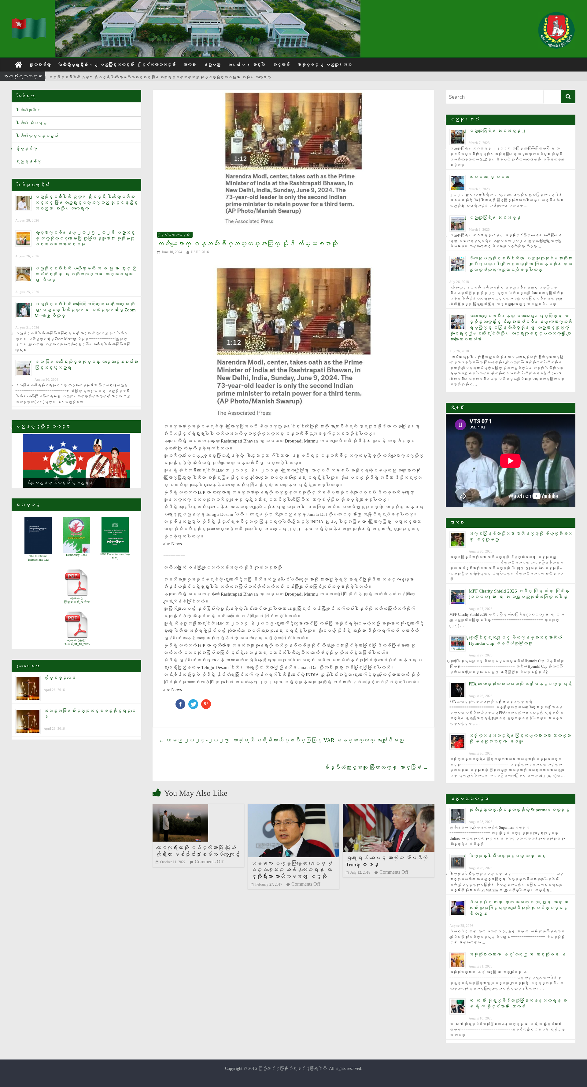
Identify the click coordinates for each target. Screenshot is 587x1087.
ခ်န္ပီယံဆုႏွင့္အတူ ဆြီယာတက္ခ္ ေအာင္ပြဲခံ (375, 767)
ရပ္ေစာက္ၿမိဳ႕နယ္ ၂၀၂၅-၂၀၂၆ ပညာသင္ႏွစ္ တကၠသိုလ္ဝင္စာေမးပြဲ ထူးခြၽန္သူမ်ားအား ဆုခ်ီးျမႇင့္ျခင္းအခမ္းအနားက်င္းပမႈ (85, 238)
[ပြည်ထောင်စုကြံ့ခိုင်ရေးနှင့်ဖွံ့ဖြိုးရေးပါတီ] (29, 21)
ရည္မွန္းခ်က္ (28, 161)
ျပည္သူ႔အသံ (338, 64)
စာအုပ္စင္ (307, 64)
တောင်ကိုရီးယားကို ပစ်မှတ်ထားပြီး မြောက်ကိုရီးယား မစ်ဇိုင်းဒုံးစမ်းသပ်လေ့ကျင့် (198, 851)
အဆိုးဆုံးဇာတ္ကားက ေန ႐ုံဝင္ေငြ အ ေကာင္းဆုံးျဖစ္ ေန (517, 954)
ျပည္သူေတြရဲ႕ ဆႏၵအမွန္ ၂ (497, 130)
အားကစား (189, 64)
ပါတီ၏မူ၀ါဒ (28, 110)
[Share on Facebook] (180, 702)
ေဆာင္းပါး (258, 64)
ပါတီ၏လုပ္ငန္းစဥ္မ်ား (36, 136)
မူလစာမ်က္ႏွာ (39, 64)
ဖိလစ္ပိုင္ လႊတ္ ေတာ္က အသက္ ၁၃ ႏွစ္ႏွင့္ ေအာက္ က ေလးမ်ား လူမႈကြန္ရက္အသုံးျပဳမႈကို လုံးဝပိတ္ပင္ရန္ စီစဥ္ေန (519, 908)
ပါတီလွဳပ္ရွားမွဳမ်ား (73, 65)
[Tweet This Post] (193, 702)
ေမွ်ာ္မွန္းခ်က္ (26, 148)
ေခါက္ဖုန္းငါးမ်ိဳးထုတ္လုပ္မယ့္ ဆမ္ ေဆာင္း (507, 856)
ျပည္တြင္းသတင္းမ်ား (117, 64)
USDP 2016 (200, 252)
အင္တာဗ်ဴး (281, 64)
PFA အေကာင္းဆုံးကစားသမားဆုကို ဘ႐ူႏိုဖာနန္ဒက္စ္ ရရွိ (520, 683)
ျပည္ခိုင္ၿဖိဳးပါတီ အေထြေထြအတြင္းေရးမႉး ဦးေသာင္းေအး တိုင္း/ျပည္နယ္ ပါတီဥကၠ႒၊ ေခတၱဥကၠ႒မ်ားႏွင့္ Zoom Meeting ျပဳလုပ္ (85, 310)
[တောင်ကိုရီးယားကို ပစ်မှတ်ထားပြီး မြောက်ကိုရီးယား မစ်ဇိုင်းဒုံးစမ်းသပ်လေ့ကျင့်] (180, 807)
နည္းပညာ (211, 64)
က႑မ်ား (233, 65)
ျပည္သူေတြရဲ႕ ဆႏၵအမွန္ (494, 217)
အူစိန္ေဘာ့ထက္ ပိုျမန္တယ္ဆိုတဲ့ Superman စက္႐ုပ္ (519, 809)
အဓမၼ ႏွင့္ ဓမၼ (489, 176)
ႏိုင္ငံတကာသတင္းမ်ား (158, 64)
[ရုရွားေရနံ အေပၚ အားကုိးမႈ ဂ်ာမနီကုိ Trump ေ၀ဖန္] (388, 807)
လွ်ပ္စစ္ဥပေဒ (60, 677)
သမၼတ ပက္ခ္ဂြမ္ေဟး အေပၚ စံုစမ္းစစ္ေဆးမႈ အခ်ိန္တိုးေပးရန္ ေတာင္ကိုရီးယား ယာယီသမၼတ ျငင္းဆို (291, 870)
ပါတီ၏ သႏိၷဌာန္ (30, 123)
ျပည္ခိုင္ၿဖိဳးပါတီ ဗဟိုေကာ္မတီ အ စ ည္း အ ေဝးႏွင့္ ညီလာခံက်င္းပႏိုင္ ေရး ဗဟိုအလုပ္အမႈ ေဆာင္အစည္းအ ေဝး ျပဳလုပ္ (85, 274)
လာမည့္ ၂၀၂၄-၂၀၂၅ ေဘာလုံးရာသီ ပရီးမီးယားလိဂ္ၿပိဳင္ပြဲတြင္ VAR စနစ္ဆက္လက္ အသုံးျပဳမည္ (281, 740)
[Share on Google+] (206, 702)
